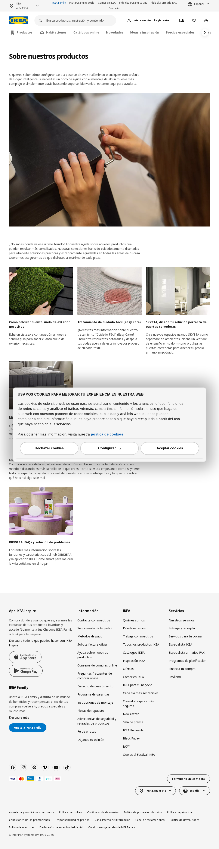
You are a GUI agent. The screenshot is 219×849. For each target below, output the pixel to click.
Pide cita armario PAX (164, 2)
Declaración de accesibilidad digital (61, 827)
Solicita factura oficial (92, 644)
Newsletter (131, 714)
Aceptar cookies (170, 448)
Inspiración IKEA (134, 661)
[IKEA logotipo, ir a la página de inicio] (18, 20)
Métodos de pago (89, 636)
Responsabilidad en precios (72, 820)
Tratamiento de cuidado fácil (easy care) (109, 322)
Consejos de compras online (97, 665)
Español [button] (199, 4)
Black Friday (131, 738)
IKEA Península (133, 730)
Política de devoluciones (185, 820)
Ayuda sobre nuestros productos (92, 654)
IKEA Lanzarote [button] (22, 5)
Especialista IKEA (180, 644)
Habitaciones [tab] (56, 32)
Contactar (115, 8)
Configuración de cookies (103, 812)
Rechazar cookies (49, 448)
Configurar (107, 448)
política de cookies (107, 434)
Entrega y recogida (182, 628)
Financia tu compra (182, 669)
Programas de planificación (187, 661)
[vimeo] (45, 767)
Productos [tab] (25, 32)
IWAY (126, 746)
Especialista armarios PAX (186, 652)
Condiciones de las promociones (29, 820)
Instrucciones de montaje (95, 702)
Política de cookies (70, 812)
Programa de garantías (93, 694)
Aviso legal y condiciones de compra (31, 812)
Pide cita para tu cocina (133, 2)
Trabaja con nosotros (138, 636)
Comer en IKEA (107, 2)
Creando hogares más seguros (138, 703)
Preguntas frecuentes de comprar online (94, 675)
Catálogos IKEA (134, 652)
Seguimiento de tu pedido (95, 628)
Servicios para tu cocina (185, 636)
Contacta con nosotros (93, 620)
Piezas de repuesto (90, 711)
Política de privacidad (180, 812)
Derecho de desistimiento (95, 686)
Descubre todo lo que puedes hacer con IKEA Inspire (40, 643)
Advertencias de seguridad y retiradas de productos (96, 721)
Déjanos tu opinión (90, 740)
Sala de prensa (133, 722)
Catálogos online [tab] (86, 32)
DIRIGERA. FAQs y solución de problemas (39, 542)
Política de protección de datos (143, 812)
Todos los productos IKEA (141, 644)
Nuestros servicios (182, 620)
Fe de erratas (86, 731)
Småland (175, 677)
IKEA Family (59, 2)
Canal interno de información (112, 820)
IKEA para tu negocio (82, 2)
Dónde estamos (134, 628)
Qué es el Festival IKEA (139, 755)
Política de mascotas (21, 827)
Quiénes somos (134, 620)
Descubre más (19, 717)
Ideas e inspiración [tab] (144, 32)
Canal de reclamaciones (150, 820)
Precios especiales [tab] (180, 32)
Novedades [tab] (114, 32)
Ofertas (128, 669)
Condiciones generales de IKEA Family (111, 827)
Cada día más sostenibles (140, 693)
